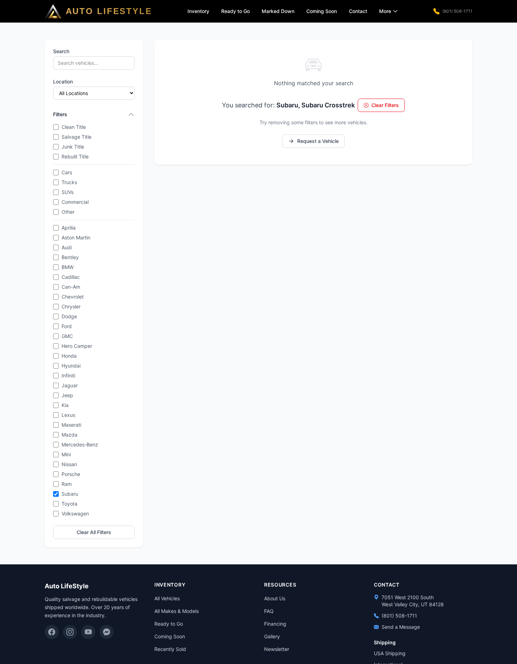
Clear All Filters (94, 532)
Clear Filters (385, 105)
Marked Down (278, 11)
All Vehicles (167, 598)
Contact (358, 11)
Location (63, 81)
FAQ (269, 611)
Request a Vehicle (318, 141)
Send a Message (401, 627)
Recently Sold (170, 649)
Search (61, 51)
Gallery (272, 636)
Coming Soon (321, 11)
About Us (274, 598)
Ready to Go (235, 11)
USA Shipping (390, 653)
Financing (275, 624)
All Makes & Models (176, 611)
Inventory (198, 11)
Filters (60, 114)
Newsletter (276, 649)
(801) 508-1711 (457, 11)
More (385, 11)
